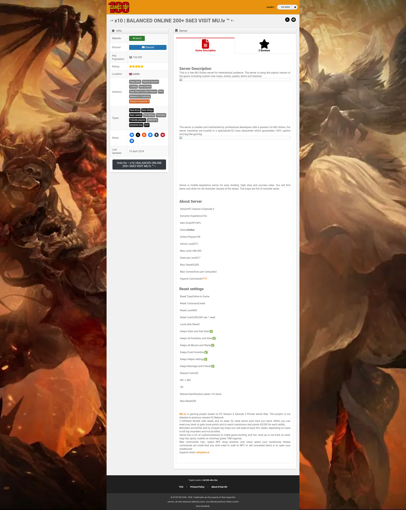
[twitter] (287, 19)
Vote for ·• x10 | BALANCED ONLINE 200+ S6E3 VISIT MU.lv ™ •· (139, 164)
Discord (149, 47)
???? (204, 278)
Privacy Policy (197, 487)
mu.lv (138, 38)
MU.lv (182, 414)
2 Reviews (264, 50)
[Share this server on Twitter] (138, 134)
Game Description (205, 50)
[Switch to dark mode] (287, 7)
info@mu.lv (202, 452)
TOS (181, 487)
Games (270, 7)
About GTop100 (219, 487)
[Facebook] (293, 19)
